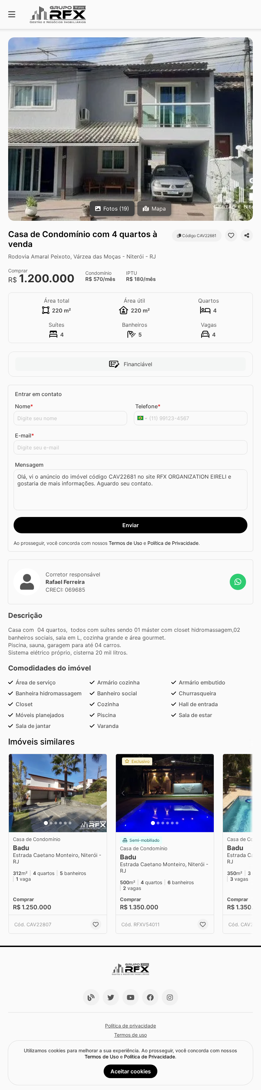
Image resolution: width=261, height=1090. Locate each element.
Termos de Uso (125, 543)
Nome (24, 406)
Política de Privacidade (172, 543)
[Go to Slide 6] (70, 823)
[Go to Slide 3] (55, 823)
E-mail (24, 435)
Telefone (147, 406)
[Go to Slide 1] (46, 823)
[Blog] (91, 997)
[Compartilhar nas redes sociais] (247, 235)
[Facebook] (150, 997)
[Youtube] (130, 997)
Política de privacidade (130, 1026)
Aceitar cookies (130, 1071)
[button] (130, 129)
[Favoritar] (231, 235)
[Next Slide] (247, 129)
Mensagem (29, 464)
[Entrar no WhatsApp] (238, 582)
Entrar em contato (38, 394)
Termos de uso (130, 1035)
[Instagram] (170, 997)
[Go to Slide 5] (65, 823)
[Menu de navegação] (11, 14)
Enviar (130, 525)
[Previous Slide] (14, 129)
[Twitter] (111, 997)
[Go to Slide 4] (60, 823)
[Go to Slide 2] (51, 823)
